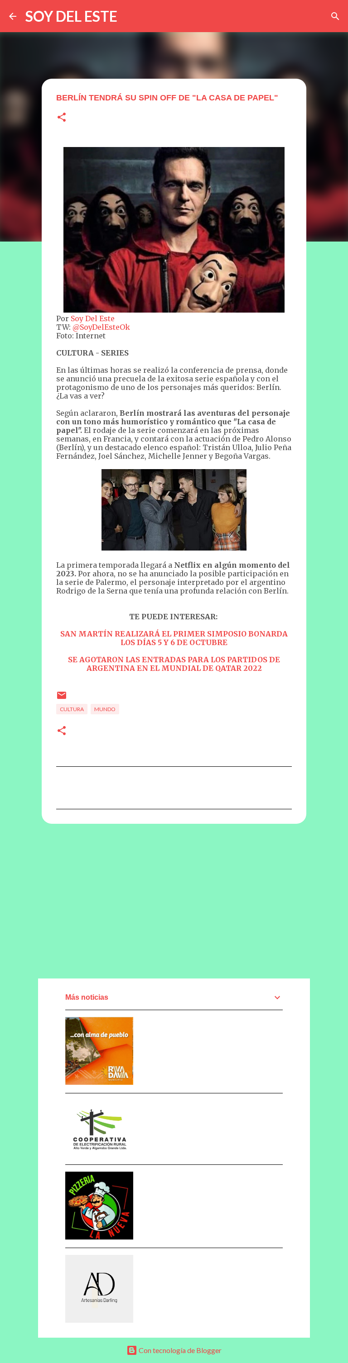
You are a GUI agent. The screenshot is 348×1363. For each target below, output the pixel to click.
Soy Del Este (93, 318)
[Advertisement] (174, 900)
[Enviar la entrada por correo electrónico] (61, 698)
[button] (61, 118)
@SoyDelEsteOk (101, 327)
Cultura (72, 709)
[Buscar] (335, 16)
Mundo (105, 709)
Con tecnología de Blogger (179, 1350)
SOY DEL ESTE (71, 16)
